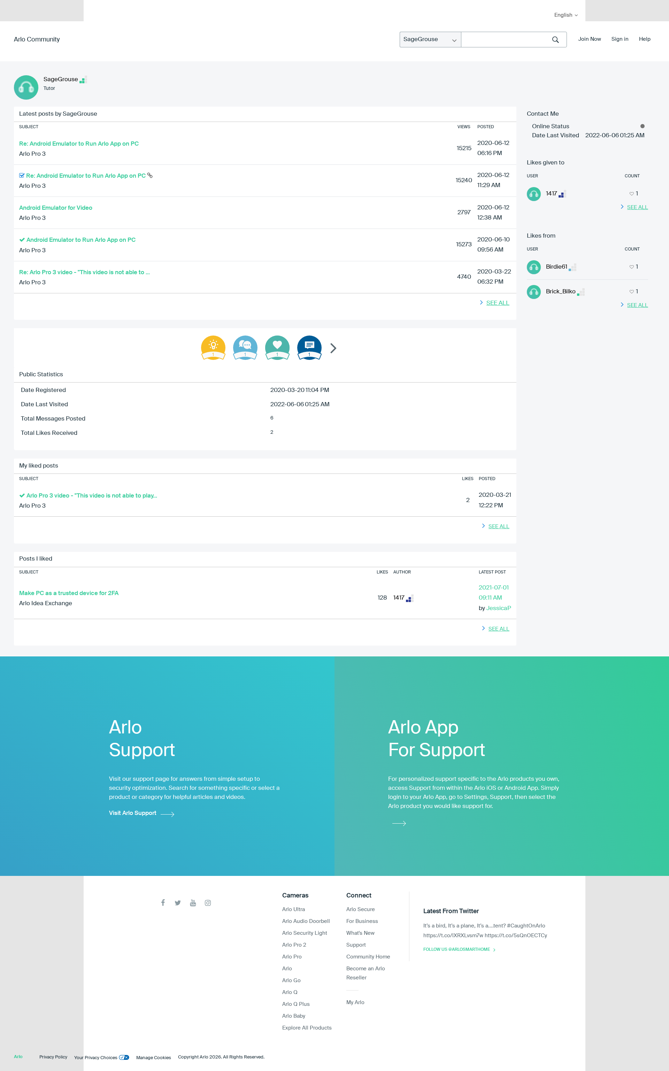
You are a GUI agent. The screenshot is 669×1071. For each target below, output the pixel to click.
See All (497, 303)
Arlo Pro (292, 957)
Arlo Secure (360, 909)
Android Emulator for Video (55, 208)
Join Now (589, 39)
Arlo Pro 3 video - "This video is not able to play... (91, 496)
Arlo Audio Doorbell (306, 921)
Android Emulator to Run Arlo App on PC (81, 240)
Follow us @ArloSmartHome (456, 950)
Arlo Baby (293, 1016)
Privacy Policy (53, 1057)
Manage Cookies (153, 1058)
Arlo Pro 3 (32, 154)
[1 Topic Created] (309, 347)
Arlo (287, 968)
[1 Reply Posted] (245, 347)
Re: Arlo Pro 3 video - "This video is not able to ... (84, 273)
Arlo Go (291, 980)
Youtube (193, 903)
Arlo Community (37, 40)
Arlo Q (290, 992)
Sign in (620, 39)
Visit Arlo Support (132, 813)
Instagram (207, 903)
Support (356, 945)
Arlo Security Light (304, 933)
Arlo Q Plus (296, 1004)
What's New (360, 933)
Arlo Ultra (293, 909)
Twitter (178, 903)
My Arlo (94, 4)
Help (645, 39)
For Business (362, 921)
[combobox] (514, 39)
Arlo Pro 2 (294, 945)
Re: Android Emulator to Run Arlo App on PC (79, 144)
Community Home (368, 957)
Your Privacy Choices (95, 1058)
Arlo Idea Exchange (45, 604)
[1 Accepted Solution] (213, 347)
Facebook (163, 903)
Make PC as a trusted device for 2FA (68, 593)
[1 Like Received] (277, 347)
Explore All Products (307, 1028)
